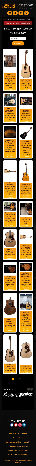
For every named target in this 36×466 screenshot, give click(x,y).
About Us (12, 434)
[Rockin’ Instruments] (8, 5)
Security (27, 442)
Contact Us (22, 434)
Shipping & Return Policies (18, 446)
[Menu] (9, 13)
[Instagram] (20, 425)
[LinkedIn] (24, 425)
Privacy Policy (18, 438)
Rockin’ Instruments (20, 460)
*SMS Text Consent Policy (18, 455)
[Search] (26, 13)
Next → (21, 379)
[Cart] (20, 13)
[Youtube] (16, 425)
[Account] (15, 13)
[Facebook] (11, 425)
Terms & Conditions (14, 442)
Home (5, 19)
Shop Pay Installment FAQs (18, 450)
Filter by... (18, 43)
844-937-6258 (22, 5)
